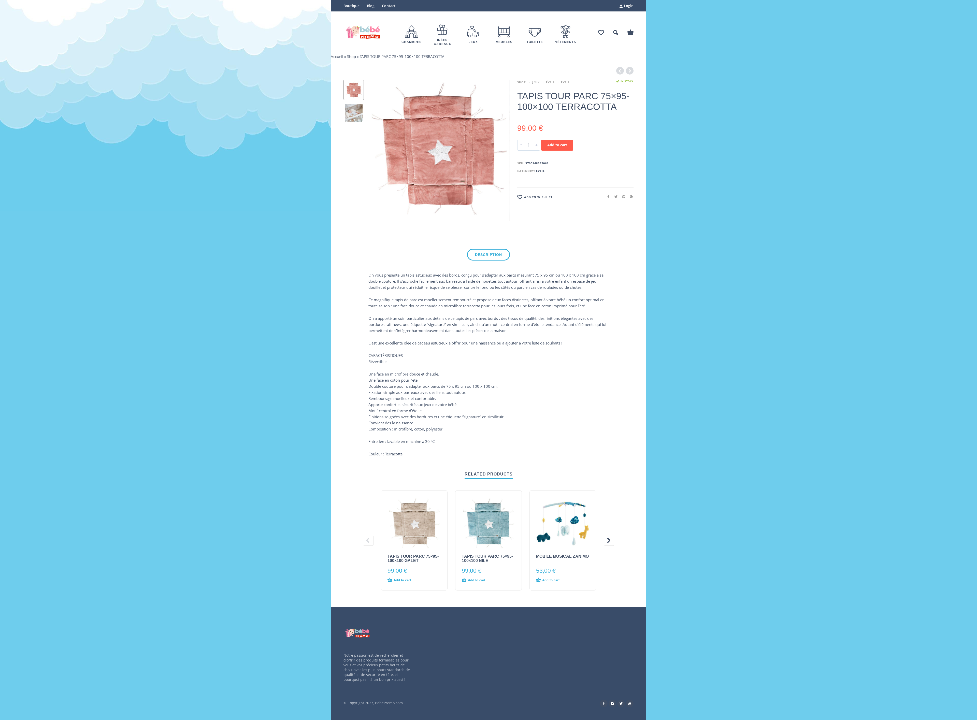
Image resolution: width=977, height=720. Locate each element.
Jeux (536, 82)
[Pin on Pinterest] (622, 196)
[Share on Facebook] (607, 196)
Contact (389, 5)
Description (488, 255)
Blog (371, 5)
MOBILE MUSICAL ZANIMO (562, 556)
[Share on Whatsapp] (630, 196)
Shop (351, 56)
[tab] (488, 256)
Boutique (351, 5)
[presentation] (379, 150)
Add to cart (557, 144)
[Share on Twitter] (614, 196)
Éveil (550, 82)
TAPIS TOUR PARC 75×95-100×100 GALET (413, 558)
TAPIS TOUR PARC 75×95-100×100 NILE (487, 558)
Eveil (565, 82)
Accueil (337, 56)
